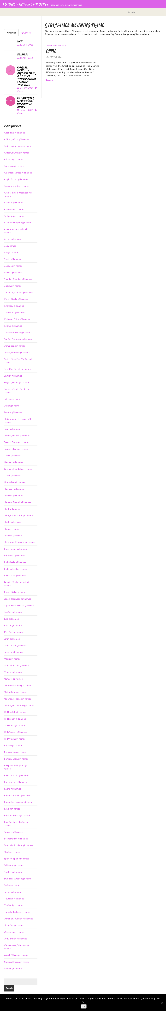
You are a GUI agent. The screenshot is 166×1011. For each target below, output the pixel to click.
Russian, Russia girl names (17, 815)
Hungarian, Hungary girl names (19, 542)
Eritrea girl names (13, 399)
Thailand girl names (14, 905)
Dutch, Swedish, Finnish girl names (18, 361)
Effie (51, 51)
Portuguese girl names (15, 782)
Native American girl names (17, 685)
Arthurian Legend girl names (18, 222)
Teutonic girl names (14, 898)
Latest (27, 32)
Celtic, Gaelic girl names (16, 299)
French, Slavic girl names (16, 448)
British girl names (12, 285)
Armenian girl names (14, 209)
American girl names (14, 166)
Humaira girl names (13, 535)
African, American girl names (18, 146)
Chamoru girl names (14, 305)
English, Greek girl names (16, 382)
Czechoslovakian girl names (18, 332)
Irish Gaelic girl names (15, 562)
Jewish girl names (13, 612)
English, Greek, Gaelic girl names (17, 391)
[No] (162, 1002)
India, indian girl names (15, 548)
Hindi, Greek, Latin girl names (18, 515)
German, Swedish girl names (18, 468)
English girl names (13, 375)
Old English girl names (15, 712)
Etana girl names (12, 405)
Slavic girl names (12, 852)
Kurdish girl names (13, 632)
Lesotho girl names (13, 652)
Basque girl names (13, 265)
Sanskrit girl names (13, 832)
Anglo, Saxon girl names (16, 179)
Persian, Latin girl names (16, 758)
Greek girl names (56, 45)
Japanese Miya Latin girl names (19, 605)
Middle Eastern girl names (17, 665)
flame (51, 80)
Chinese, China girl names (17, 319)
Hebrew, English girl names (17, 502)
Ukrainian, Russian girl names (18, 918)
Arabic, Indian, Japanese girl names (18, 194)
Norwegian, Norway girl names (19, 705)
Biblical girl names (13, 272)
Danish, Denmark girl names (18, 339)
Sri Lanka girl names (14, 865)
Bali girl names (11, 252)
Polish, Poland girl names (16, 775)
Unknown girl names (14, 932)
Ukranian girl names (14, 925)
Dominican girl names (14, 345)
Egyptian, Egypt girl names (17, 369)
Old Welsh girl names (14, 738)
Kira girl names (11, 618)
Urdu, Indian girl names (15, 938)
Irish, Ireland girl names (15, 568)
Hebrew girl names (13, 495)
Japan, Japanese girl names (17, 598)
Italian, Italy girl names (15, 592)
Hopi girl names (11, 528)
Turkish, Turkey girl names (17, 912)
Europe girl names (13, 412)
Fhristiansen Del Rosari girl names (17, 421)
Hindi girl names (12, 508)
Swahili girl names (13, 872)
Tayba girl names (12, 892)
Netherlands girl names (15, 692)
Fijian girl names (12, 428)
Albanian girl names (14, 159)
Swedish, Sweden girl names (18, 878)
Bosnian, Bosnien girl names (18, 279)
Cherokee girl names (14, 312)
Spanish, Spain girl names (16, 858)
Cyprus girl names (13, 325)
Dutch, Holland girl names (17, 352)
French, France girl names (17, 442)
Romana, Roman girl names (17, 795)
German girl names (13, 462)
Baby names (10, 245)
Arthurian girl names (14, 215)
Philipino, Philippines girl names (16, 767)
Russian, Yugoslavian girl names (16, 824)
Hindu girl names (12, 522)
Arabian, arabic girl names (17, 186)
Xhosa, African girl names (16, 961)
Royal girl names (12, 808)
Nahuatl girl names (13, 678)
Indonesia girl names (14, 555)
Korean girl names (13, 625)
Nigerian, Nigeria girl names (17, 698)
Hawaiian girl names (14, 488)
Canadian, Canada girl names (18, 292)
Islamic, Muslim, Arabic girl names (17, 584)
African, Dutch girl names (16, 152)
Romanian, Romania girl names (19, 802)
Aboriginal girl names (14, 132)
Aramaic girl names (13, 202)
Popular (12, 32)
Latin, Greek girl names (15, 645)
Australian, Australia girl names (16, 231)
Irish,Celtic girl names (15, 575)
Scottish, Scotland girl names (18, 845)
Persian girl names (13, 745)
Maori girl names (12, 658)
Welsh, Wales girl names (16, 955)
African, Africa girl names (16, 139)
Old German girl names (15, 732)
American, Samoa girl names (18, 172)
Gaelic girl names (12, 455)
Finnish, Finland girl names (17, 435)
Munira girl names (13, 672)
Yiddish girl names (13, 968)
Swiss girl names (12, 885)
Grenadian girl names (14, 482)
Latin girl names (12, 638)
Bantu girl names (12, 259)
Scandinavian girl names (16, 838)
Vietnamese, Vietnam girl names (17, 947)
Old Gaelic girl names (14, 725)
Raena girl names (12, 788)
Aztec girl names (12, 239)
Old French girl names (15, 718)
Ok (84, 1006)
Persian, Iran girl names (15, 752)
